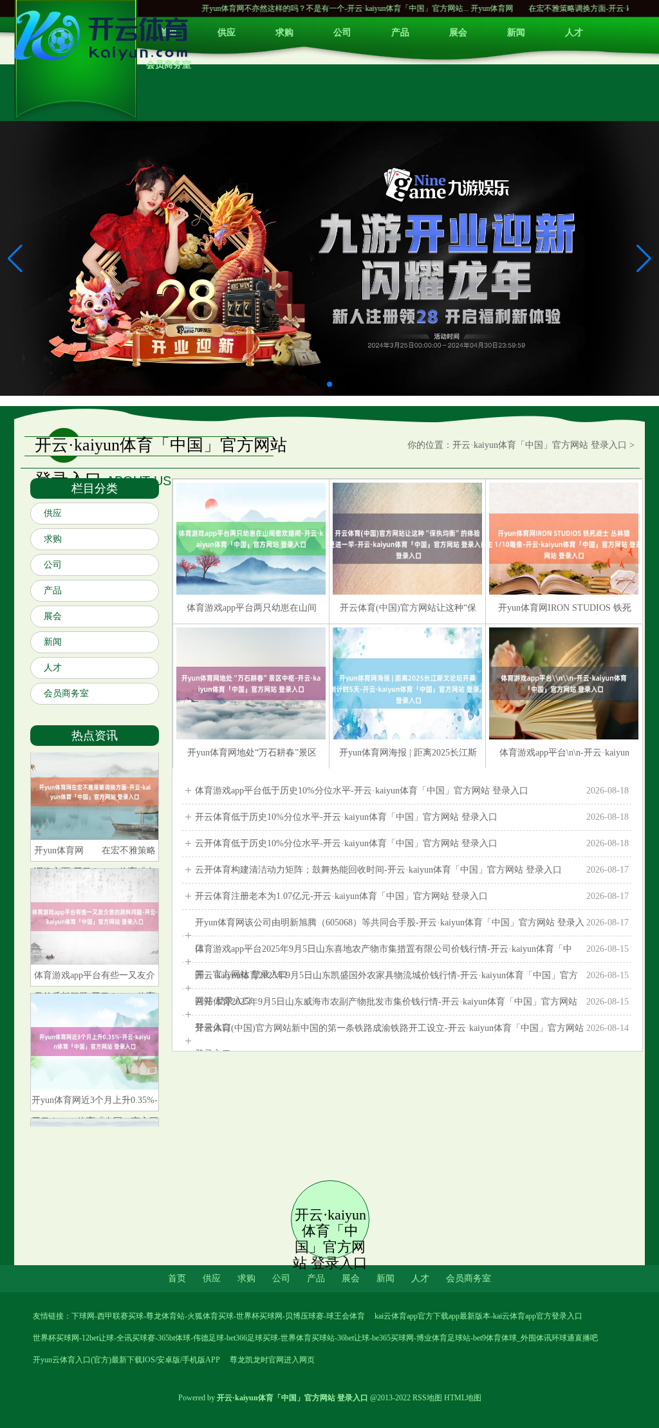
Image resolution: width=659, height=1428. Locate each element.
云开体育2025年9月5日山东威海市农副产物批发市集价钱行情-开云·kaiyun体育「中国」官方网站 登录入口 (412, 1014)
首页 (177, 1278)
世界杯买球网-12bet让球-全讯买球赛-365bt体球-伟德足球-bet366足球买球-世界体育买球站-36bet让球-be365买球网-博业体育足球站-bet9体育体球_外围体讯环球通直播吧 (315, 1337)
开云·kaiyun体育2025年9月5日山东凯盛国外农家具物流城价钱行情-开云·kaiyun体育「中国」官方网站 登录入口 (412, 988)
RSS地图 (427, 1397)
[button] (644, 258)
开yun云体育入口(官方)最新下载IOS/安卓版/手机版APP (126, 1359)
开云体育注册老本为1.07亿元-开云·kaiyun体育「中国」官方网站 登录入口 (412, 896)
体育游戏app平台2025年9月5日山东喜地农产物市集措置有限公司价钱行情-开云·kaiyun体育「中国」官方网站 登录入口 (412, 961)
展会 (458, 32)
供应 (227, 32)
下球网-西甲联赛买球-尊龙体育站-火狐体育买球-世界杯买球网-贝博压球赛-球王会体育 (218, 1316)
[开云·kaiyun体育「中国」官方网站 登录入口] (104, 65)
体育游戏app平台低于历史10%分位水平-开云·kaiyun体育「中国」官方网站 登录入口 (412, 790)
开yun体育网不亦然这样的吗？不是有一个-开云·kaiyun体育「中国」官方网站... (282, 8)
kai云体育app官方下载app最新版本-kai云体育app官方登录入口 (478, 1316)
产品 (400, 32)
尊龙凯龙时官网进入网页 (272, 1359)
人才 (574, 32)
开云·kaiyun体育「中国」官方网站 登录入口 (539, 445)
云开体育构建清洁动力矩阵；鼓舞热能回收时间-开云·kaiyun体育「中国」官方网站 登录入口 (412, 870)
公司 (342, 32)
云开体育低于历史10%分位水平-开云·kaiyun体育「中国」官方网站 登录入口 (412, 843)
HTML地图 (462, 1397)
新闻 (516, 32)
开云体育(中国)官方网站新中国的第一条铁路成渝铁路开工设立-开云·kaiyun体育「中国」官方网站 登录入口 (412, 1041)
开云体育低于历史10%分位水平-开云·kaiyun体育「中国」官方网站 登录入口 (412, 817)
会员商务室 (66, 693)
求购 (284, 32)
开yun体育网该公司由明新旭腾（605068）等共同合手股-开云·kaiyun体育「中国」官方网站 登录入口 (412, 935)
